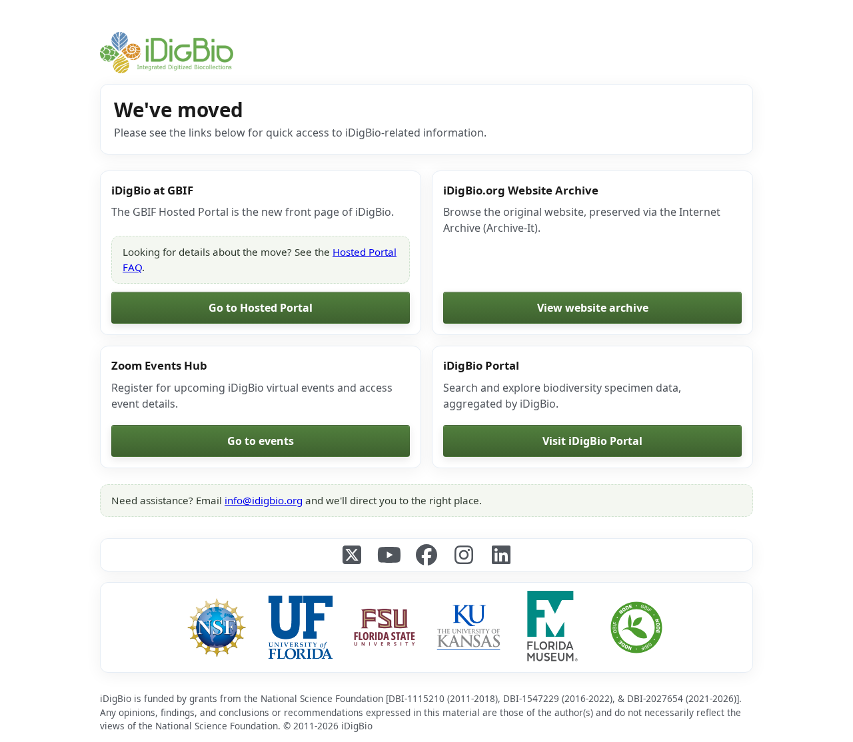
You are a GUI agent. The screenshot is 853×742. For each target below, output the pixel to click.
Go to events (260, 441)
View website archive (592, 307)
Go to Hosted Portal (261, 307)
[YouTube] (389, 555)
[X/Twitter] (352, 555)
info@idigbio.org (264, 500)
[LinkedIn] (501, 555)
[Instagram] (463, 555)
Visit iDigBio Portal (592, 441)
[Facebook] (426, 555)
